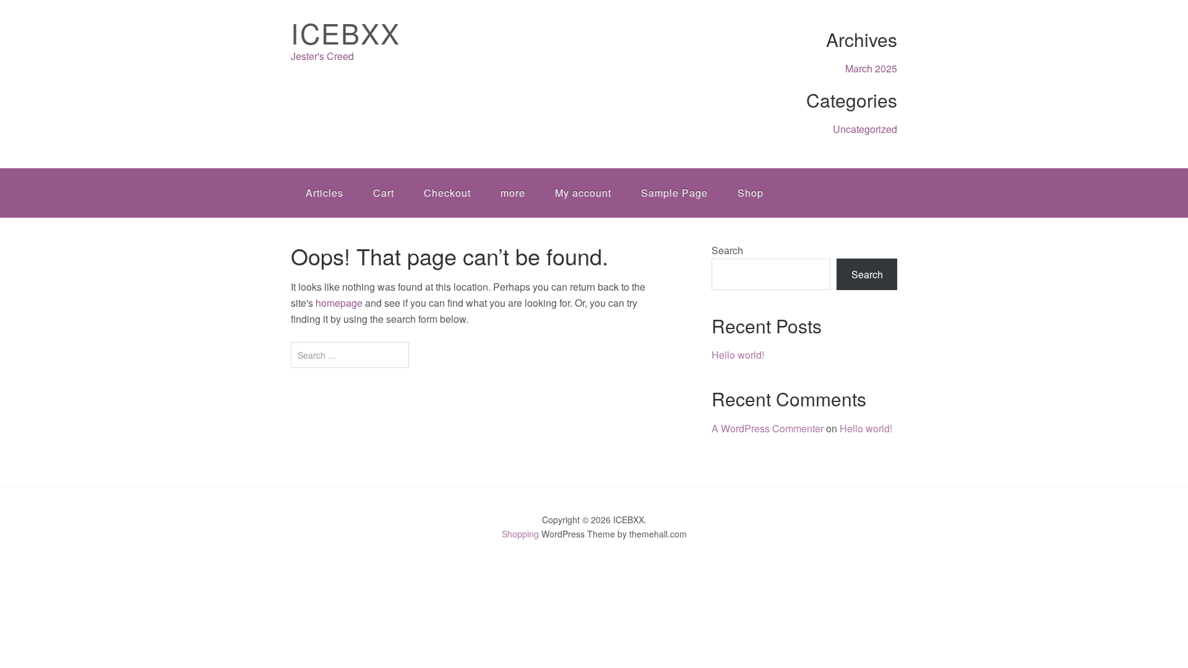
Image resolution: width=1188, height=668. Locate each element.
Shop (751, 193)
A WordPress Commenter (768, 428)
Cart (383, 193)
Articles (324, 193)
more (513, 193)
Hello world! (738, 355)
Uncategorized (865, 129)
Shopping (520, 534)
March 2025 (871, 68)
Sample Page (674, 193)
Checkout (447, 193)
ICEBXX (345, 32)
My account (583, 193)
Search (727, 250)
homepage (339, 303)
